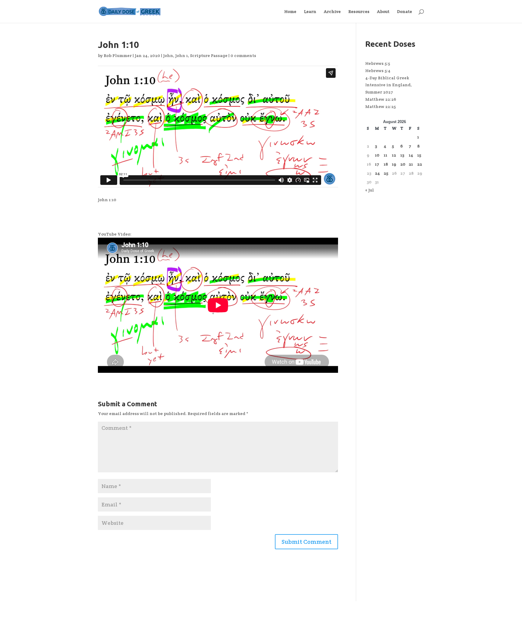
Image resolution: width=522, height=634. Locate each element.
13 (402, 155)
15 (419, 155)
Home (290, 11)
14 (411, 155)
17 (377, 164)
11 (385, 155)
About (383, 11)
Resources (358, 11)
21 (411, 164)
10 (377, 155)
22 (419, 164)
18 (386, 164)
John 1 (181, 55)
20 (402, 164)
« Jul (369, 190)
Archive (332, 11)
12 (394, 155)
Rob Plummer (118, 55)
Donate (404, 11)
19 (394, 164)
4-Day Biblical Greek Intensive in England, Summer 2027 (388, 85)
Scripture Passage (208, 55)
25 (386, 173)
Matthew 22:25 (380, 106)
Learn (310, 11)
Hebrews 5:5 (377, 63)
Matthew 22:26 (380, 99)
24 (377, 173)
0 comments (243, 55)
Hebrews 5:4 (378, 70)
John (168, 55)
